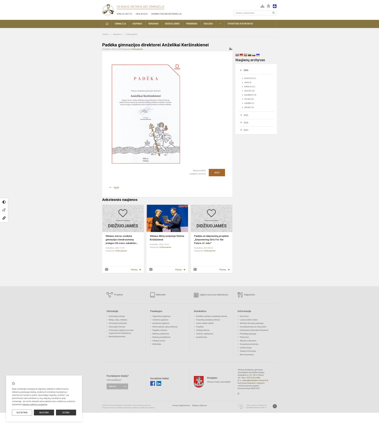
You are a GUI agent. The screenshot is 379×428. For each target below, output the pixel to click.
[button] (262, 6)
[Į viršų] (275, 406)
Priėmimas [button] (191, 24)
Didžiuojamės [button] (172, 24)
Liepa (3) (247, 82)
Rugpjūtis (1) (250, 78)
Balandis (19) (250, 95)
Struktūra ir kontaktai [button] (240, 24)
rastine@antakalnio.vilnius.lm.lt (255, 380)
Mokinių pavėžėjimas (161, 337)
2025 (246, 115)
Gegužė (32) (249, 91)
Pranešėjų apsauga (248, 334)
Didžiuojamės (132, 34)
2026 (246, 70)
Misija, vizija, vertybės (118, 320)
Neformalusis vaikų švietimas (165, 327)
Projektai (118, 294)
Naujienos (117, 34)
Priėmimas (244, 337)
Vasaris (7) (249, 103)
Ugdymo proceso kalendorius (213, 294)
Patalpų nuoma (158, 341)
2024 (246, 122)
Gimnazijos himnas (117, 327)
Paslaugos (142, 14)
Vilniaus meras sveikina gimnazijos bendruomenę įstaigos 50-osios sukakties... (122, 240)
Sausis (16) (249, 107)
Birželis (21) (249, 87)
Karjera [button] (208, 24)
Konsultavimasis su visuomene (253, 327)
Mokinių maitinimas (160, 334)
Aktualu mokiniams (248, 341)
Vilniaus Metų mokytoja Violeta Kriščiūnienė (167, 238)
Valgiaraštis (249, 294)
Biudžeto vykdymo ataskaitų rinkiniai (211, 316)
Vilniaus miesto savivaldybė (219, 382)
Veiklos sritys (124, 14)
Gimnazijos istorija (117, 316)
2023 (246, 130)
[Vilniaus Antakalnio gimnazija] (108, 9)
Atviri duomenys (247, 354)
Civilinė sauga (246, 348)
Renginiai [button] (153, 24)
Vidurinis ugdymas (160, 320)
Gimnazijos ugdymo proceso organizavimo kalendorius (121, 331)
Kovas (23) (249, 99)
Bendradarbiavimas (117, 336)
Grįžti (116, 187)
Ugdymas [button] (137, 24)
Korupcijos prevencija (249, 344)
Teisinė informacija (248, 351)
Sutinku (66, 412)
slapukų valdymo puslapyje (34, 404)
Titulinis (105, 34)
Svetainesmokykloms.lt (256, 408)
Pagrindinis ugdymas (161, 316)
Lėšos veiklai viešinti (205, 323)
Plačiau (134, 269)
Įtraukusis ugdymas (160, 323)
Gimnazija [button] (120, 24)
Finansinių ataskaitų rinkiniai (208, 320)
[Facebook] (152, 383)
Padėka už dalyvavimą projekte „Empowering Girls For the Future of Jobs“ (211, 240)
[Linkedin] (158, 383)
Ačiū (216, 172)
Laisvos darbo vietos (249, 320)
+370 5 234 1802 (253, 378)
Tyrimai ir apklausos (204, 334)
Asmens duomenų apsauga (252, 323)
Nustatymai (22, 412)
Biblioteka (160, 294)
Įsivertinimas (201, 337)
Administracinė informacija (166, 14)
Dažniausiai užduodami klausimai (254, 330)
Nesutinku (44, 412)
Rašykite (112, 386)
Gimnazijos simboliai (118, 323)
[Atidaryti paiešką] (274, 13)
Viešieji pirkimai (202, 330)
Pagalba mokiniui (159, 330)
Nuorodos (244, 316)
